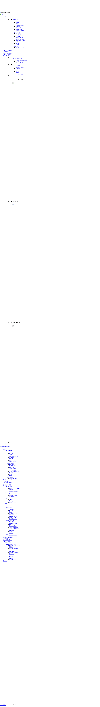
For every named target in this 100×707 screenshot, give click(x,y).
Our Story (18, 33)
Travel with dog (19, 37)
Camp (4, 16)
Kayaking (18, 65)
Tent (17, 23)
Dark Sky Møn (19, 74)
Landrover (5, 51)
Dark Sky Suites (20, 30)
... (12, 70)
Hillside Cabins (19, 28)
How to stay (15, 19)
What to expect (16, 32)
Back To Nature (20, 35)
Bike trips (18, 68)
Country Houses (7, 54)
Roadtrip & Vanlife (7, 50)
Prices (17, 43)
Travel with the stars (21, 40)
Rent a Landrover (20, 25)
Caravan (18, 21)
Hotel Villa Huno (7, 53)
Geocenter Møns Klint (21, 60)
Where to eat (15, 46)
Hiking (17, 61)
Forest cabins (19, 29)
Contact (5, 443)
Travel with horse (20, 39)
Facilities (18, 42)
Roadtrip (18, 26)
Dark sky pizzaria (20, 47)
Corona (17, 44)
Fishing (17, 72)
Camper (18, 22)
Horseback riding (20, 63)
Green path (18, 36)
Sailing (17, 71)
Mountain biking (20, 67)
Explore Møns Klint (17, 58)
